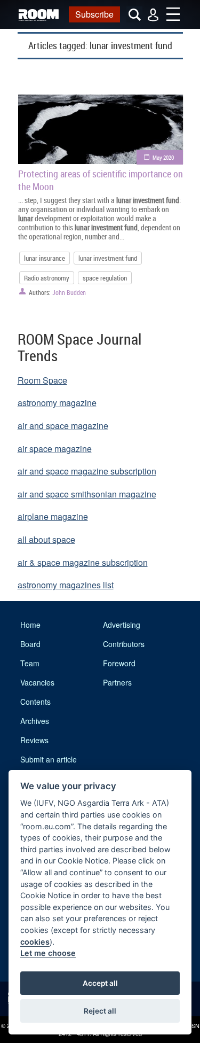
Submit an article (48, 759)
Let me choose (48, 953)
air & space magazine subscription (83, 562)
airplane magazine (53, 516)
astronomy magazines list (66, 585)
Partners (117, 682)
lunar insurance (44, 258)
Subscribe (94, 14)
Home (30, 624)
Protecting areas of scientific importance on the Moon (100, 180)
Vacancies (37, 682)
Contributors (124, 644)
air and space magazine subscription (87, 471)
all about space (46, 539)
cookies (35, 941)
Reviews (34, 740)
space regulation (105, 278)
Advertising (121, 624)
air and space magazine (63, 425)
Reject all (100, 1011)
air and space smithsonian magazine (87, 494)
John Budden (69, 292)
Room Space (42, 380)
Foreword (119, 663)
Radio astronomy (46, 278)
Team (29, 663)
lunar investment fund (107, 258)
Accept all (100, 983)
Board (30, 644)
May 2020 (163, 157)
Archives (34, 721)
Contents (35, 701)
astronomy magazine (57, 402)
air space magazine (55, 448)
